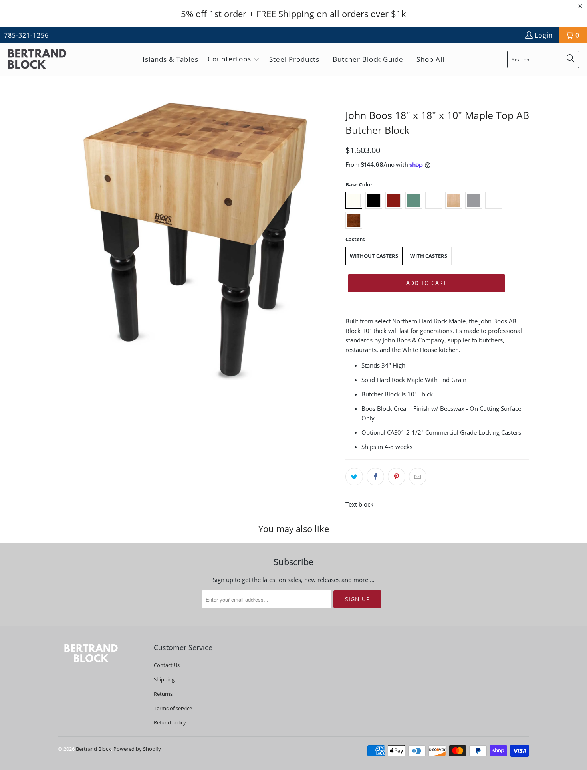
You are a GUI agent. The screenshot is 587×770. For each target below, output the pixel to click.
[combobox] (543, 59)
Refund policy (170, 722)
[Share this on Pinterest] (396, 476)
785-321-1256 (26, 35)
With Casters (428, 255)
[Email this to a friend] (417, 476)
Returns (163, 693)
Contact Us (167, 665)
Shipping (164, 679)
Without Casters (374, 255)
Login (544, 35)
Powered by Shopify (137, 748)
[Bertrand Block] (44, 59)
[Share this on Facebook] (375, 476)
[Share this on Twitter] (354, 476)
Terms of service (173, 708)
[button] (234, 59)
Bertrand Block (93, 748)
